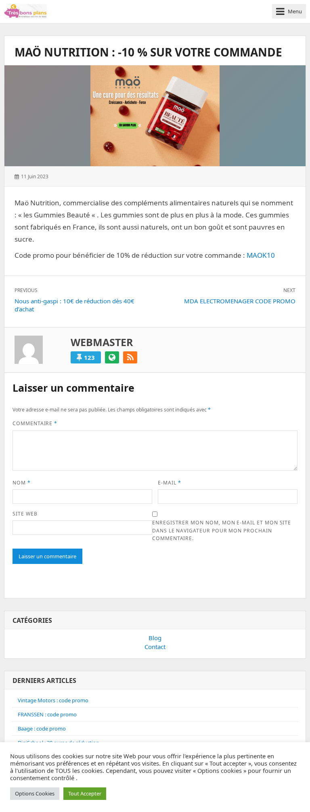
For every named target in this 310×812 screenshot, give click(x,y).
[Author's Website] (112, 357)
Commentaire (35, 423)
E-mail (169, 482)
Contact (155, 647)
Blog (155, 638)
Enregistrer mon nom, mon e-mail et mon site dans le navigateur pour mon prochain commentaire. (221, 530)
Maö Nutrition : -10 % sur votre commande (148, 52)
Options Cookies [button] (34, 793)
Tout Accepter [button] (84, 793)
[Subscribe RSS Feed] (130, 357)
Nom (22, 482)
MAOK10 (261, 255)
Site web (25, 513)
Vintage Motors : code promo (53, 700)
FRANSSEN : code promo (47, 714)
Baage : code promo (42, 728)
